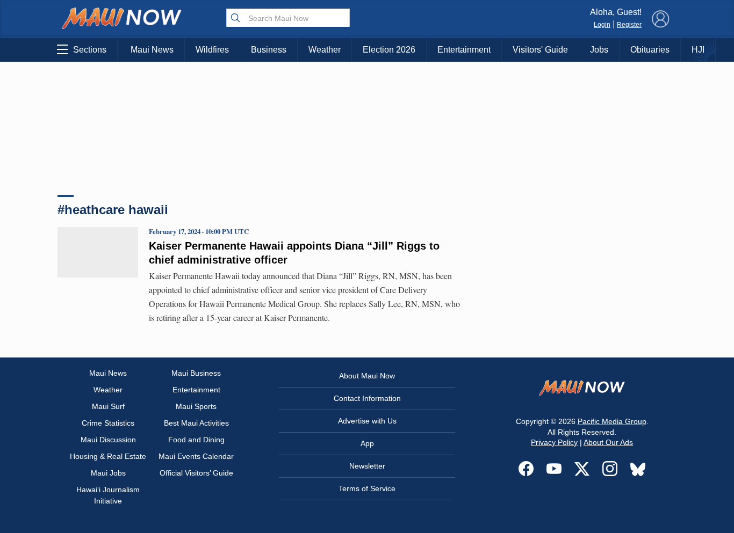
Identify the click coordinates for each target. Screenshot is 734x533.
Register (629, 24)
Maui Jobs (108, 473)
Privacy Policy (554, 442)
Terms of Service (367, 488)
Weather (324, 49)
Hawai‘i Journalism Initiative (108, 495)
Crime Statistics (108, 423)
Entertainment (464, 49)
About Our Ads (608, 442)
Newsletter (367, 466)
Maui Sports (196, 406)
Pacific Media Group (612, 421)
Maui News (152, 49)
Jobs (599, 49)
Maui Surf (108, 406)
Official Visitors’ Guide (196, 473)
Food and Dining (196, 439)
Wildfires (212, 49)
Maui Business (196, 373)
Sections (89, 49)
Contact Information (367, 398)
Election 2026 (389, 49)
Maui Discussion (108, 439)
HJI (698, 49)
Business (268, 49)
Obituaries (650, 49)
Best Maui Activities (196, 423)
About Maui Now (367, 375)
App (367, 443)
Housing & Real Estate (108, 456)
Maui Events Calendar (196, 456)
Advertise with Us (367, 421)
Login (602, 24)
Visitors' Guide (540, 49)
